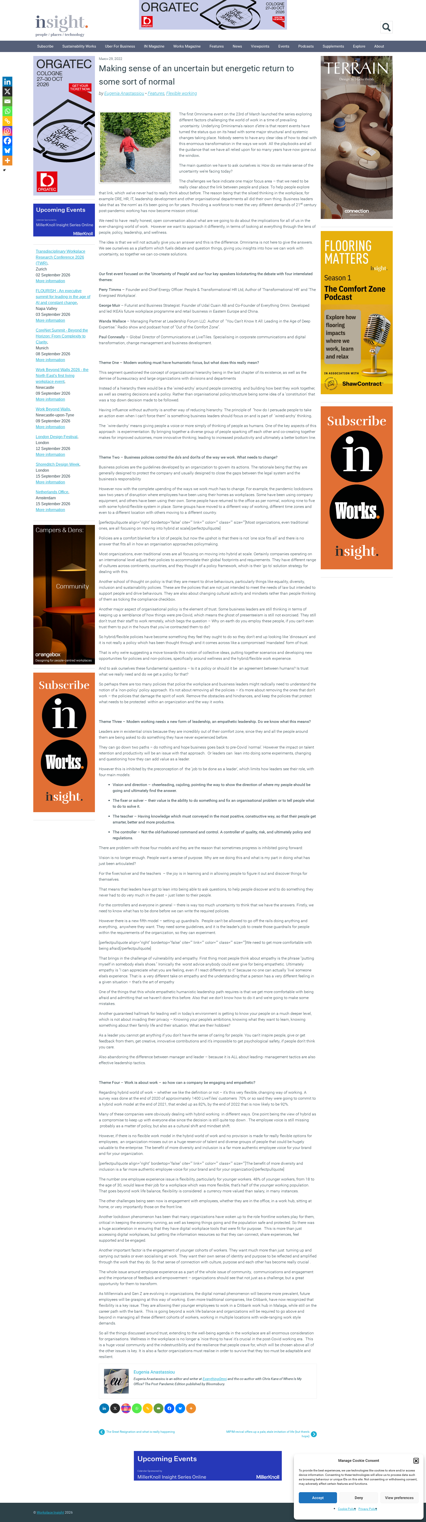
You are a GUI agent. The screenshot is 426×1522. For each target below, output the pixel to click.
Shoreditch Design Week (57, 464)
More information (50, 281)
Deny (359, 1498)
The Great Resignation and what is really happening (140, 1431)
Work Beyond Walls (53, 409)
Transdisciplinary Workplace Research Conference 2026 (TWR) (60, 257)
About (379, 46)
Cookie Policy (347, 1509)
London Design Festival (56, 437)
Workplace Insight (50, 1512)
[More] (191, 1408)
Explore (359, 46)
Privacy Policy (367, 1509)
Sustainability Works (79, 46)
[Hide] (4, 170)
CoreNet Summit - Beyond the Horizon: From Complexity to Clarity (62, 336)
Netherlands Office (52, 492)
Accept (318, 1498)
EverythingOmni (215, 1379)
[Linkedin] (104, 1408)
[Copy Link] (148, 1408)
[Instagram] (126, 1408)
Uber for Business (120, 46)
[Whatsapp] (137, 1408)
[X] (115, 1408)
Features (217, 46)
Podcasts (306, 46)
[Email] (158, 1408)
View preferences (399, 1498)
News (237, 46)
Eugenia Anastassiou (124, 93)
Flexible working (181, 93)
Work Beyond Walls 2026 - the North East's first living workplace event (62, 376)
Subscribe (45, 46)
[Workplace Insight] (61, 25)
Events (283, 46)
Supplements (333, 46)
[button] (416, 1460)
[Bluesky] (180, 1408)
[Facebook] (169, 1408)
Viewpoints (260, 46)
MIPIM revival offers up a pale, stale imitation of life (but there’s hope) (267, 1434)
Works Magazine (187, 46)
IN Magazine (154, 46)
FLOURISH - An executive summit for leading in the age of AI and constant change (63, 297)
